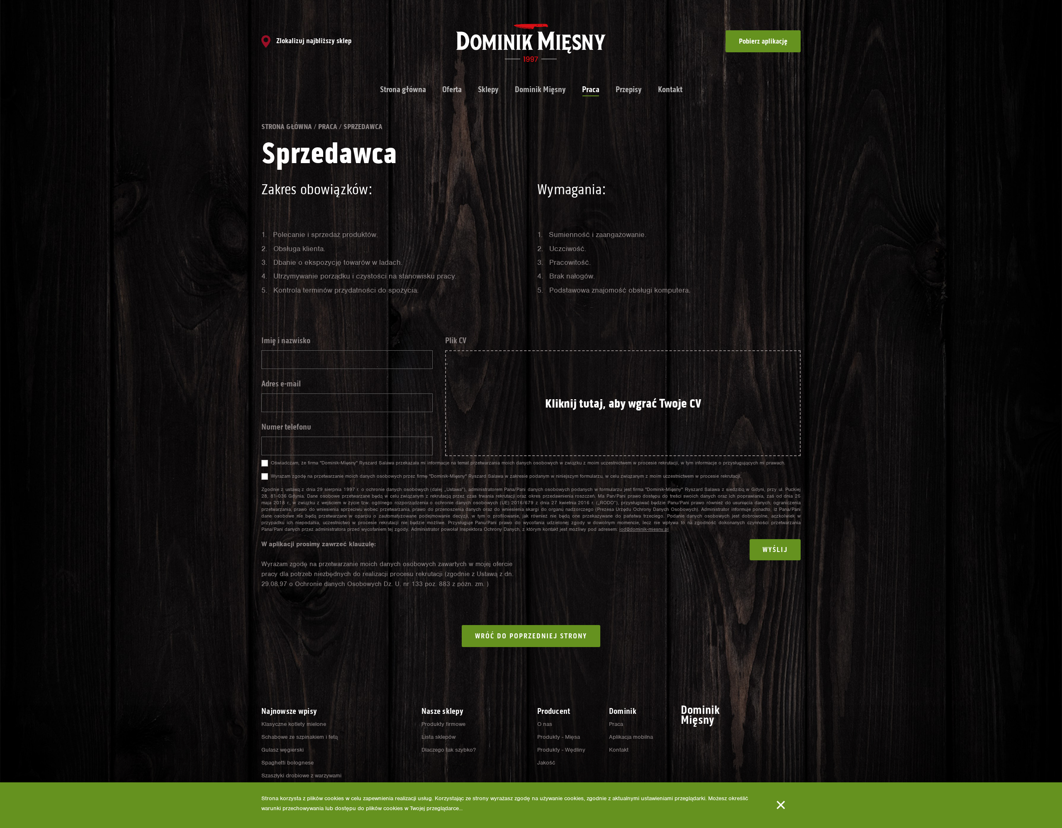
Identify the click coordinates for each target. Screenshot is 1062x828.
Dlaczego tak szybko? (448, 749)
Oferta (452, 89)
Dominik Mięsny (540, 89)
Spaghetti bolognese (287, 762)
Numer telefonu (286, 427)
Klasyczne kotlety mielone (293, 724)
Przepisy (629, 89)
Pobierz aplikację (763, 41)
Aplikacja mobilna (631, 736)
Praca (590, 89)
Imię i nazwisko (285, 340)
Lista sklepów (438, 736)
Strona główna (403, 89)
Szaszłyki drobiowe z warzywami (301, 775)
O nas (544, 724)
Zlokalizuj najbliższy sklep (313, 40)
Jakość (546, 762)
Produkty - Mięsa (558, 736)
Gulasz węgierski (282, 749)
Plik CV (455, 340)
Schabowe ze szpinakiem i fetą (299, 736)
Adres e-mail (281, 383)
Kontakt (670, 89)
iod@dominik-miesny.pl (644, 529)
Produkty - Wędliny (561, 749)
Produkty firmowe (443, 724)
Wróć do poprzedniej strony (531, 635)
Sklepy (488, 89)
